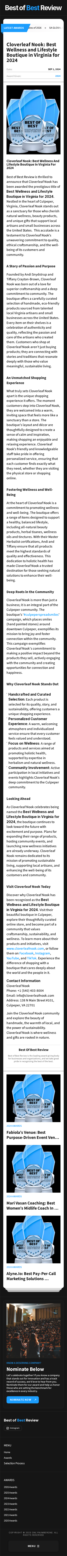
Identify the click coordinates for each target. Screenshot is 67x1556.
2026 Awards (10, 1487)
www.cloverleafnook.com (28, 946)
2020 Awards (10, 1520)
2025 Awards (10, 1493)
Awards (8, 1458)
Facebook (26, 953)
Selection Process (14, 1463)
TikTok (31, 958)
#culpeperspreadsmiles (41, 614)
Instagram (42, 953)
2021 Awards (10, 1515)
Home (7, 1452)
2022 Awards (10, 1509)
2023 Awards (10, 1504)
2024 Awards (10, 1498)
